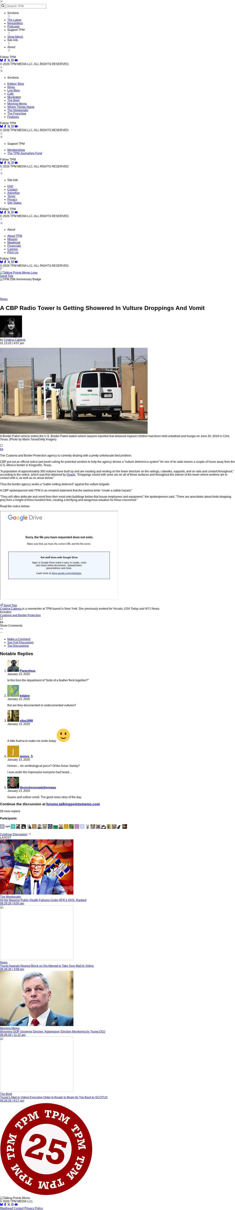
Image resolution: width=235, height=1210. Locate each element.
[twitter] (8, 1205)
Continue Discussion (14, 834)
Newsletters (15, 23)
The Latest (14, 19)
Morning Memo (17, 103)
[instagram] (12, 60)
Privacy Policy (33, 1208)
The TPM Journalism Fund (24, 153)
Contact (12, 189)
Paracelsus (27, 670)
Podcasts (13, 26)
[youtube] (16, 60)
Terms (11, 196)
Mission (12, 239)
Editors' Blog (15, 83)
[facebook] (5, 60)
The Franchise (16, 113)
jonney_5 (26, 756)
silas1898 (26, 720)
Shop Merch (15, 36)
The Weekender (17, 110)
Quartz (71, 474)
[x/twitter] (9, 60)
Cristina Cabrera (14, 339)
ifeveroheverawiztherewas (38, 787)
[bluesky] (1, 60)
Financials (14, 245)
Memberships (16, 150)
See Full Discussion (20, 642)
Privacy (12, 199)
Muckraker (14, 97)
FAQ (10, 186)
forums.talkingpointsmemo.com (73, 804)
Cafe (10, 93)
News (11, 87)
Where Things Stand (20, 107)
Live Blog (13, 90)
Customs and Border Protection (20, 615)
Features (13, 116)
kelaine (25, 695)
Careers (12, 249)
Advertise (13, 192)
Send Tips (6, 275)
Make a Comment (18, 639)
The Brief (13, 100)
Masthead (13, 242)
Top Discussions (18, 645)
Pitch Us (12, 252)
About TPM (14, 235)
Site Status (14, 202)
